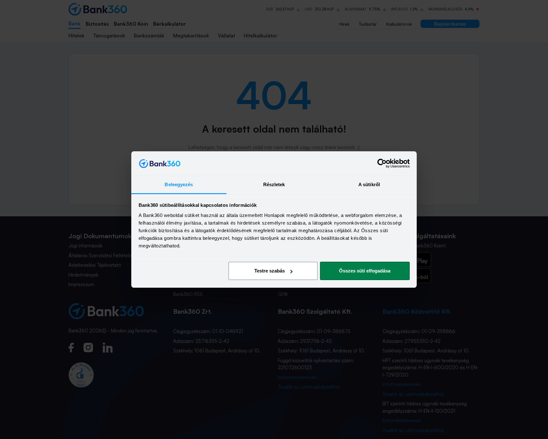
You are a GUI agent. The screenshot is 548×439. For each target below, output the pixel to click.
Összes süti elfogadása (364, 270)
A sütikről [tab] (369, 184)
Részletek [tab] (274, 184)
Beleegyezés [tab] (179, 184)
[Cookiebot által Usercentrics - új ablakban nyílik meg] (382, 163)
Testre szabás (269, 270)
